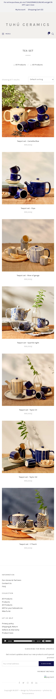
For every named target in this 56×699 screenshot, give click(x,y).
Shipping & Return (10, 627)
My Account (20, 10)
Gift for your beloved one (12, 608)
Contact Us (7, 583)
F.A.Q (4, 586)
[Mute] (43, 641)
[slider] (24, 641)
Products (6, 602)
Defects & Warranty (10, 630)
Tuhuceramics (35, 690)
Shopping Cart (35, 10)
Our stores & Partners (11, 580)
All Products (7, 599)
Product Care (7, 633)
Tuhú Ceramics (28, 24)
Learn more (30, 5)
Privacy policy (8, 623)
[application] (28, 641)
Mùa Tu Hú (6, 611)
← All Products (19, 65)
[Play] (5, 641)
